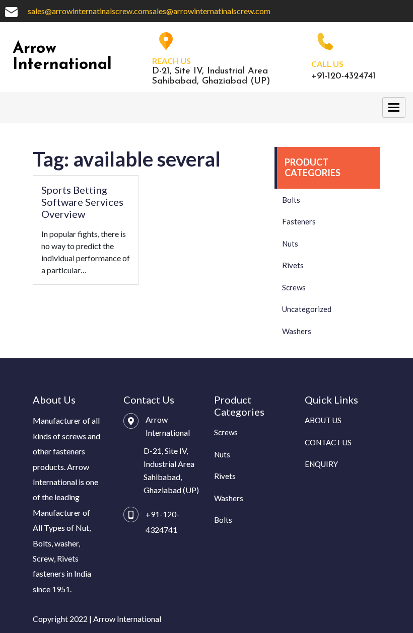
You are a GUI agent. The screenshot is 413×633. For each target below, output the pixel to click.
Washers (296, 331)
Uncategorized (306, 308)
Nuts (290, 243)
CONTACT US (328, 442)
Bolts (291, 199)
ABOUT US (323, 420)
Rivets (293, 265)
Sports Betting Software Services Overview (82, 202)
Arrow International (62, 57)
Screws (294, 287)
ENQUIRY (321, 463)
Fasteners (299, 221)
